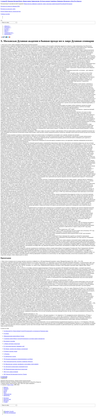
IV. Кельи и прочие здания (10, 351)
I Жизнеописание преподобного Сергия (14, 336)
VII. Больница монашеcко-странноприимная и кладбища (18, 359)
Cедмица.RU (4, 376)
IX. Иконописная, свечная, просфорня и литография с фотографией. (21, 364)
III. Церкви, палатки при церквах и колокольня (16, 348)
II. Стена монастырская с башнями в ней (14, 346)
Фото (5, 392)
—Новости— (7, 26)
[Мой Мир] (6, 37)
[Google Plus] (9, 37)
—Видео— (6, 30)
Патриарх (6, 388)
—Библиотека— (8, 34)
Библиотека (7, 395)
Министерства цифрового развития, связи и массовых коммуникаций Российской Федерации (48, 3)
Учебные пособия (5, 14)
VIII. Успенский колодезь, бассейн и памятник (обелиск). (18, 361)
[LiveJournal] (5, 37)
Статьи (5, 390)
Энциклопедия (7, 394)
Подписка (6, 398)
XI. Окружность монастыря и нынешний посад (16, 366)
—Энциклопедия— (9, 32)
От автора (6, 333)
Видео (5, 391)
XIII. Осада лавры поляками (11, 371)
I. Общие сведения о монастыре (12, 343)
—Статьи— (7, 28)
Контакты (6, 400)
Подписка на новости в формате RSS (10, 6)
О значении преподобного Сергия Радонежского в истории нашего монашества (24, 338)
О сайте (6, 402)
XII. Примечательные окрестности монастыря (15, 369)
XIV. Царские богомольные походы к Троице (15, 374)
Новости (6, 387)
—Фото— (6, 31)
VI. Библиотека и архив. (10, 356)
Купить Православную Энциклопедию (11, 11)
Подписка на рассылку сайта (8, 9)
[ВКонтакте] (3, 37)
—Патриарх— (7, 27)
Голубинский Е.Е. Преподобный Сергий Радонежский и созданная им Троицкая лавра (26, 331)
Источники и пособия (9, 341)
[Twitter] (8, 37)
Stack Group (10, 384)
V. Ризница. (7, 354)
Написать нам (7, 399)
